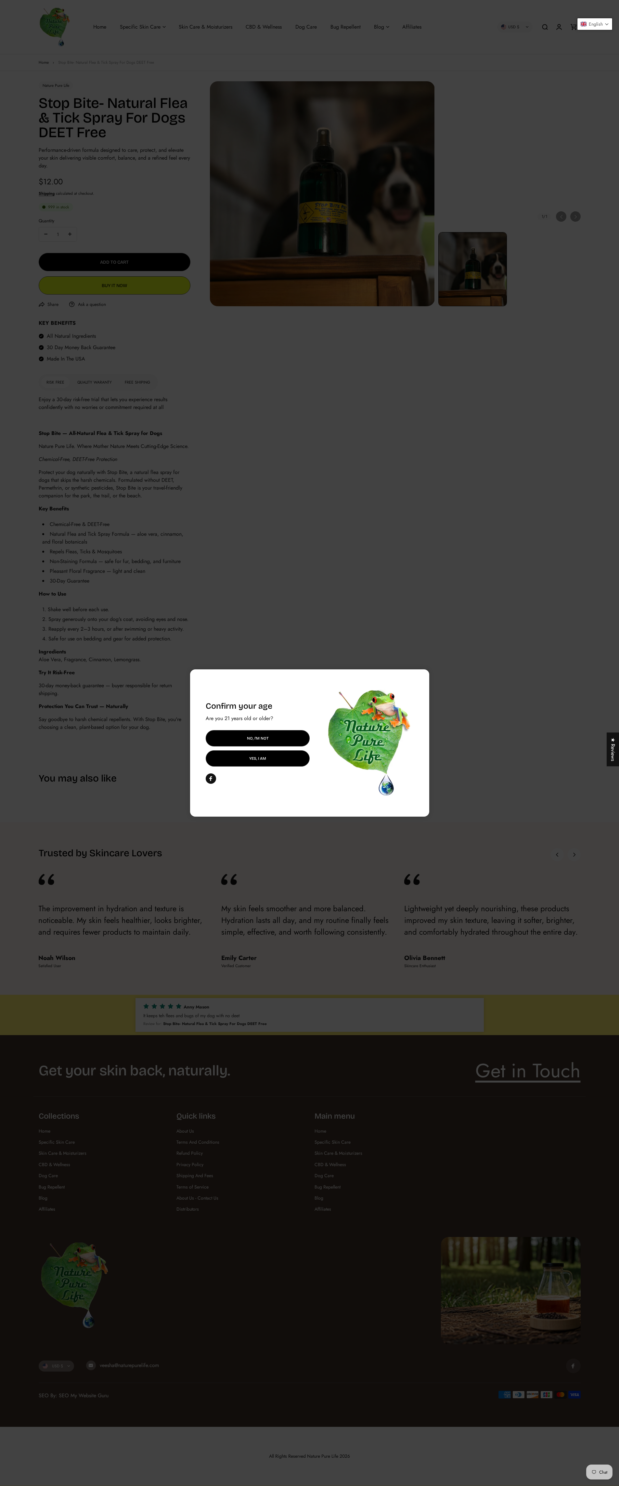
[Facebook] (211, 778)
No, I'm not (257, 738)
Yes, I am (257, 758)
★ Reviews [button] (613, 749)
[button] (594, 24)
